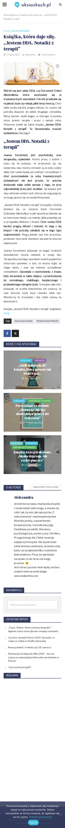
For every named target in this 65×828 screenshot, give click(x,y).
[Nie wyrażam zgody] (60, 815)
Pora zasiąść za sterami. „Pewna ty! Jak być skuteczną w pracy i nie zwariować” (32, 412)
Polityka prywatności (40, 816)
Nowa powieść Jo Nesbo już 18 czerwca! (29, 647)
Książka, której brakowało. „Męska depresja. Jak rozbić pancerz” (32, 456)
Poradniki (23, 31)
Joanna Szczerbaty (23, 321)
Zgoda (33, 822)
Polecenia (10, 31)
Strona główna (11, 15)
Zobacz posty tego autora (45, 487)
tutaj (6, 313)
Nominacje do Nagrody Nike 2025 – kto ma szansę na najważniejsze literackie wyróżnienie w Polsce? (33, 657)
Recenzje (40, 360)
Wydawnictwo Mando (47, 321)
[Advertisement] (32, 736)
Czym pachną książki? (19, 667)
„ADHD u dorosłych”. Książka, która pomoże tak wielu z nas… (32, 369)
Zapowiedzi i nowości (40, 401)
